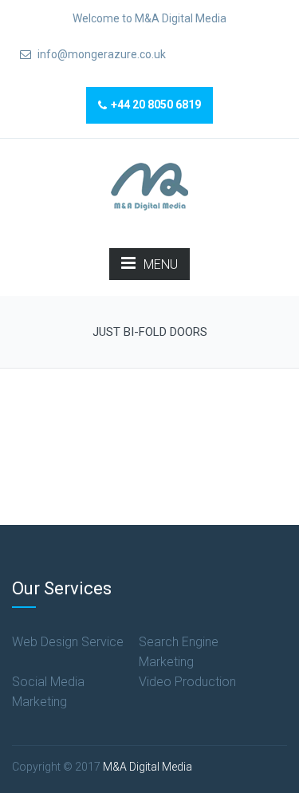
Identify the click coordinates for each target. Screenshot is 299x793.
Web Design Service (68, 641)
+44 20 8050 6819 (156, 104)
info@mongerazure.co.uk (100, 54)
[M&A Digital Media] (149, 185)
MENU (161, 264)
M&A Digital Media (147, 766)
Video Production (187, 681)
